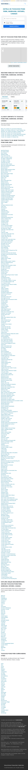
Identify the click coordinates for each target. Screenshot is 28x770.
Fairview (3, 614)
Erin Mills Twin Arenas (5, 268)
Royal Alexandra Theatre (6, 477)
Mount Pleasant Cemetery (6, 410)
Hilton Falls (3, 318)
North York (3, 629)
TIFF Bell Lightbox (5, 529)
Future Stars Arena (5, 285)
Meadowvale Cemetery (6, 385)
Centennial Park (4, 213)
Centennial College (5, 211)
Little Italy (3, 624)
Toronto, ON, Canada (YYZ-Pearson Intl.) (9, 137)
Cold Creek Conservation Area (7, 233)
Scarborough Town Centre (6, 486)
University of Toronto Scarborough (8, 555)
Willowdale (3, 647)
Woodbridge (3, 712)
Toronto (2, 708)
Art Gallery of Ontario (5, 159)
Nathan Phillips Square (5, 414)
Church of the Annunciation (6, 225)
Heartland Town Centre (6, 313)
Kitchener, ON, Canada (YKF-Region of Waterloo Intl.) (12, 131)
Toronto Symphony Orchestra (7, 544)
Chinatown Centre (5, 221)
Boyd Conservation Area (6, 180)
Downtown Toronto (5, 609)
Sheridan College (4, 493)
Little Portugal (4, 625)
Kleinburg (3, 684)
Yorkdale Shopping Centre (6, 577)
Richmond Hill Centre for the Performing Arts (10, 460)
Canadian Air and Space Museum (8, 195)
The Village (3, 707)
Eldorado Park (4, 259)
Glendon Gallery (4, 300)
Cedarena (3, 209)
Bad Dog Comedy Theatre (6, 164)
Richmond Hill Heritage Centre (7, 462)
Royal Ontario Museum (6, 480)
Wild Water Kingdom (5, 564)
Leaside (2, 685)
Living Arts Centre (4, 371)
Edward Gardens (4, 257)
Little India (3, 686)
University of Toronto (5, 552)
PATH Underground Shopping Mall (8, 440)
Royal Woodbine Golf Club (6, 481)
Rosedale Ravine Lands (6, 473)
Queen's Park (4, 451)
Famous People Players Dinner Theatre (9, 274)
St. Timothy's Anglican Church (7, 512)
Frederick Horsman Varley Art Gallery (9, 284)
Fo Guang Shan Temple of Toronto (8, 280)
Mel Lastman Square (5, 391)
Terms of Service (7, 765)
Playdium (3, 444)
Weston (2, 646)
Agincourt (3, 595)
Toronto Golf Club (5, 540)
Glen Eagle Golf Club (5, 298)
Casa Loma (3, 206)
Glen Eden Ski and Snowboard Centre (9, 299)
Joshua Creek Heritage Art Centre (8, 343)
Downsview (3, 606)
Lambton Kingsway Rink (6, 362)
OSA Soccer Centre (5, 433)
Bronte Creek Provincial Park (7, 187)
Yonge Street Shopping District (7, 571)
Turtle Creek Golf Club (5, 551)
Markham (3, 689)
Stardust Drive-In (4, 514)
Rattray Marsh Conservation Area (8, 456)
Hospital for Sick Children (6, 324)
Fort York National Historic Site (7, 281)
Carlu (2, 203)
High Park (3, 315)
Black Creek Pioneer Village (7, 173)
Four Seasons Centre (5, 283)
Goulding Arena (4, 302)
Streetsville (3, 639)
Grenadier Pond (4, 304)
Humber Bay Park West (6, 328)
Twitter (19, 753)
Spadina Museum (4, 504)
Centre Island (4, 599)
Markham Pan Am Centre (6, 378)
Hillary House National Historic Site (8, 317)
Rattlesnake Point (4, 455)
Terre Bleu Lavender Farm (6, 519)
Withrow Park (4, 566)
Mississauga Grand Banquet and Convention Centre (12, 400)
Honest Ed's (3, 322)
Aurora (2, 666)
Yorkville (3, 650)
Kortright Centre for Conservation (8, 355)
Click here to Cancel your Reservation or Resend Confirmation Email (11, 736)
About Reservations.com (6, 749)
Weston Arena (4, 563)
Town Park (3, 548)
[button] (3, 49)
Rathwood (3, 636)
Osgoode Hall (4, 434)
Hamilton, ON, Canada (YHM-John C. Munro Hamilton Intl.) (13, 130)
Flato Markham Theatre (6, 278)
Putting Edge (3, 448)
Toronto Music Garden (6, 541)
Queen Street (4, 449)
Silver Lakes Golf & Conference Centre (9, 499)
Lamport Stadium (4, 363)
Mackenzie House (5, 376)
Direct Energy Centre (5, 246)
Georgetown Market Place (6, 292)
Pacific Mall (3, 436)
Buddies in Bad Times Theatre (7, 190)
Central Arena (4, 216)
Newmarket (3, 695)
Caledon (3, 670)
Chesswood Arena (5, 220)
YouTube (23, 753)
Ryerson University (5, 482)
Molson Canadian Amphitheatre (7, 406)
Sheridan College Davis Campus (8, 495)
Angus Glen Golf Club (5, 155)
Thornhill (3, 642)
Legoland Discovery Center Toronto (8, 367)
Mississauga (3, 692)
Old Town (3, 631)
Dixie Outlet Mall (4, 247)
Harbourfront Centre (5, 310)
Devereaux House (5, 244)
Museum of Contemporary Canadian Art (9, 411)
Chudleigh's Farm (4, 224)
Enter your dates (14, 66)
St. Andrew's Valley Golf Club (7, 506)
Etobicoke (3, 613)
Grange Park (3, 303)
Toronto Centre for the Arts (7, 534)
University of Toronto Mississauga (8, 553)
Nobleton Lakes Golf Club (6, 418)
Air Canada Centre (5, 151)
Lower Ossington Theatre (6, 373)
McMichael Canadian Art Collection (8, 384)
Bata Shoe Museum (5, 166)
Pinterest (12, 754)
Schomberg (3, 703)
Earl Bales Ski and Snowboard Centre (9, 254)
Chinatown (3, 601)
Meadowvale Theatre (5, 388)
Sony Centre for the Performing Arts (8, 500)
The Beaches (4, 640)
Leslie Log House (4, 369)
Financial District (4, 617)
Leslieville (3, 622)
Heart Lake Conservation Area (7, 311)
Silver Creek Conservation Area (7, 497)
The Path (3, 523)
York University (4, 575)
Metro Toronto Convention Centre (8, 392)
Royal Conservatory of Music (7, 478)
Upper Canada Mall (5, 556)
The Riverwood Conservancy (7, 525)
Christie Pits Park (4, 222)
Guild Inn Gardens (5, 306)
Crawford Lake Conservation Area (8, 239)
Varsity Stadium (4, 558)
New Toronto (4, 628)
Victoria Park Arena (5, 560)
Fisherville (3, 618)
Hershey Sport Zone (5, 314)
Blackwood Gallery (5, 174)
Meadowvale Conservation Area (8, 387)
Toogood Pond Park (5, 532)
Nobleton (3, 696)
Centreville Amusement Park (7, 217)
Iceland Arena (4, 332)
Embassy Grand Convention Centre (8, 265)
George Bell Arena (5, 291)
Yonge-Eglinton (4, 574)
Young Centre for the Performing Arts (9, 578)
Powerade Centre (5, 445)
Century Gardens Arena (6, 218)
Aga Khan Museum (5, 150)
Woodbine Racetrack (5, 568)
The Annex (3, 706)
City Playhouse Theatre (6, 228)
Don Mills (3, 673)
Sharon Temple (4, 491)
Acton (2, 663)
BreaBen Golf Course (5, 185)
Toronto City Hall (4, 536)
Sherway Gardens (5, 496)
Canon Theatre (4, 202)
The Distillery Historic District (7, 521)
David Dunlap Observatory (6, 242)
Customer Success (6, 750)
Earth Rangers (4, 255)
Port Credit (3, 635)
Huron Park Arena (4, 330)
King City (3, 682)
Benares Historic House (6, 170)
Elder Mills (3, 611)
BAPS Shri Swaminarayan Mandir (8, 165)
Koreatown (3, 621)
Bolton (2, 667)
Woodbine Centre (5, 567)
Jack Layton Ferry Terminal (7, 340)
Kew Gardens (4, 350)
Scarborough (4, 637)
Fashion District (4, 616)
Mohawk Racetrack (5, 404)
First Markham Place (5, 277)
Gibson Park (3, 295)
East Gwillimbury (4, 675)
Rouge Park (3, 474)
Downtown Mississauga (6, 607)
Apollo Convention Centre (6, 157)
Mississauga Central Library (7, 396)
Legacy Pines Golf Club (6, 366)
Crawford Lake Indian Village (7, 240)
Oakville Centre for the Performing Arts (9, 422)
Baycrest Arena (4, 168)
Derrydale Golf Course (6, 243)
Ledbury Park (4, 365)
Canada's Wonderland (5, 194)
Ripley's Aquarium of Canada (7, 465)
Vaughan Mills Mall (5, 559)
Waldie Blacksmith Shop (6, 562)
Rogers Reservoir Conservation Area (9, 470)
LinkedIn (8, 754)
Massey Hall (3, 381)
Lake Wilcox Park (4, 358)
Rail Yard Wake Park (5, 454)
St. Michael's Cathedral (6, 510)
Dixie (2, 605)
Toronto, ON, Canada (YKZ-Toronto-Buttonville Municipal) (13, 134)
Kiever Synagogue (5, 351)
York (2, 648)
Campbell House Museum (6, 192)
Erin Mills (3, 677)
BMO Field (3, 179)
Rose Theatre (4, 471)
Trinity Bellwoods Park (5, 549)
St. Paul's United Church (6, 511)
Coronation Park (4, 237)
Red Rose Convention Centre (7, 458)
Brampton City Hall (5, 183)
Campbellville (4, 671)
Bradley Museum (4, 181)
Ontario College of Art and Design (8, 428)
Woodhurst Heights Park (6, 570)
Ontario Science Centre (6, 432)
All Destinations (15, 749)
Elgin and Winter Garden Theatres (8, 261)
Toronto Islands (4, 644)
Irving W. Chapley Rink (5, 335)
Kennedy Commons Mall (6, 347)
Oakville (2, 697)
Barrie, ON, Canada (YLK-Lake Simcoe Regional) (11, 128)
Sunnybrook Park (4, 518)
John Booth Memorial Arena (7, 341)
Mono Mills (3, 693)
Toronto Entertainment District (7, 643)
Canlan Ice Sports (5, 200)
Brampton (3, 669)
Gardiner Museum (5, 289)
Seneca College (4, 489)
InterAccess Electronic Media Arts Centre (9, 333)
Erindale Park (4, 269)
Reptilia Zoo (3, 459)
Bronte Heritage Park (5, 188)
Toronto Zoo (3, 545)
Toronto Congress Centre (6, 537)
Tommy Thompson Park (6, 530)
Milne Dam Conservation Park (7, 393)
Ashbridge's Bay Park (5, 162)
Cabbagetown (4, 598)
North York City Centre (6, 419)
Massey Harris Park (5, 382)
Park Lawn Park (4, 439)
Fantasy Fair (3, 276)
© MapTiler (15, 62)
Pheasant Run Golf (5, 443)
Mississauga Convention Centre (7, 399)
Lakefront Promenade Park (6, 359)
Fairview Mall (4, 273)
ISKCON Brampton (5, 336)
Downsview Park (4, 251)
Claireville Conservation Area (7, 229)
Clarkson (3, 602)
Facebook (15, 753)
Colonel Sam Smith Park (6, 235)
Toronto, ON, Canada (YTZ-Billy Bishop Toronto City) (12, 135)
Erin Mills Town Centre (5, 266)
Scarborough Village (5, 701)
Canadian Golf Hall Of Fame (7, 198)
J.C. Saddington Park (5, 337)
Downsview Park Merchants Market (8, 252)
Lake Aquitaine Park (5, 356)
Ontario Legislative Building (6, 429)
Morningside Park (4, 408)
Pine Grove (3, 633)
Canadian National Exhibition (7, 199)
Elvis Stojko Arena (5, 263)
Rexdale (2, 699)
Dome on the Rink (5, 248)
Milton (2, 691)
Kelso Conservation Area (6, 346)
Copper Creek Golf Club (6, 236)
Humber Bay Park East (5, 326)
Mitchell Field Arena (5, 403)
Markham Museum (5, 377)
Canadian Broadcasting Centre (7, 196)
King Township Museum (6, 352)
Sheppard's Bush (4, 492)
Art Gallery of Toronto (5, 161)
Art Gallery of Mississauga (6, 158)
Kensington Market (5, 620)
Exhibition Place (4, 272)
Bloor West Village (5, 176)
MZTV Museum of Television (7, 413)
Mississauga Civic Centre (6, 397)
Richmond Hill (4, 700)
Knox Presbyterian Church (6, 354)
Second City (3, 488)
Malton (2, 688)
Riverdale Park (4, 467)
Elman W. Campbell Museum (7, 262)
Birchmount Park (4, 172)
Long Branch (3, 627)
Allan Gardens (4, 153)
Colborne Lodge (4, 232)
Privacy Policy (15, 765)
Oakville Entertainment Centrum (7, 423)
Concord (3, 603)
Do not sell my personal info (17, 750)
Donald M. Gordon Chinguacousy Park (9, 250)
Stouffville (3, 704)
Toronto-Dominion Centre (6, 547)
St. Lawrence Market (5, 508)
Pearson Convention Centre (7, 441)
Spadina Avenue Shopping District (8, 503)
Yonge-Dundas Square (6, 573)
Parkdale (3, 632)
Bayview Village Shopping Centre (8, 169)
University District (4, 710)
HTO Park (3, 325)
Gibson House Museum (6, 294)
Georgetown (3, 678)
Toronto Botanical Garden (6, 533)
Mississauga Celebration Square (8, 395)
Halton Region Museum (6, 309)
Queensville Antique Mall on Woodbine (9, 452)
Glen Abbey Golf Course (6, 296)
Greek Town (3, 680)
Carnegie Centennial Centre (7, 205)
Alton (2, 665)
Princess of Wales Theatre (6, 447)
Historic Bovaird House (6, 320)
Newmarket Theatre (5, 417)
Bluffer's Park (4, 177)
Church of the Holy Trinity (6, 226)
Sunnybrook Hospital (5, 517)
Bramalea (3, 596)
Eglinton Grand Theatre (6, 258)
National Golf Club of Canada (7, 415)
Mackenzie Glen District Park (7, 374)
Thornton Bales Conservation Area (8, 527)
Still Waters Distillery (5, 515)
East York (3, 610)
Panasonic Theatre (5, 437)
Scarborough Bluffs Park (6, 485)
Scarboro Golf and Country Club (8, 484)
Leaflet (11, 62)
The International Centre (6, 522)
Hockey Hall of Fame (5, 321)
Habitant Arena (4, 307)
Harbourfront (3, 681)
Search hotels (14, 26)
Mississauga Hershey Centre (7, 402)
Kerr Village (3, 348)
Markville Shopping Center (6, 380)
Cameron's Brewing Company (7, 191)
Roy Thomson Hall (5, 475)
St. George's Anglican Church (7, 507)
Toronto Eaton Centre (5, 538)
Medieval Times (4, 389)
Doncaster (3, 674)
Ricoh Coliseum (4, 463)
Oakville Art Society (5, 421)
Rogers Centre (4, 469)
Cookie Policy (21, 765)
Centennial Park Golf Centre (7, 214)
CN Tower (3, 231)
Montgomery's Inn (5, 407)
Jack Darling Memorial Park (6, 339)
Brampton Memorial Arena (6, 184)
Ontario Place (4, 430)
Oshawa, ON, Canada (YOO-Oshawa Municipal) (11, 132)
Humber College (4, 329)
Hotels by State (23, 749)
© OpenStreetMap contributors (22, 62)
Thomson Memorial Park (6, 526)
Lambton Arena (4, 361)
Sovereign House (4, 501)
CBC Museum (4, 207)
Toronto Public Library (5, 542)
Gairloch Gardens (4, 288)
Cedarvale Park (4, 210)
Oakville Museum (4, 426)
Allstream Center (4, 154)
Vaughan (3, 711)
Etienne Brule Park (5, 270)
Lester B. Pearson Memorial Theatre (8, 370)
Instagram (3, 754)
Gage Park (3, 287)
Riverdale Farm (4, 466)
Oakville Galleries (4, 425)
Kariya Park (3, 344)
